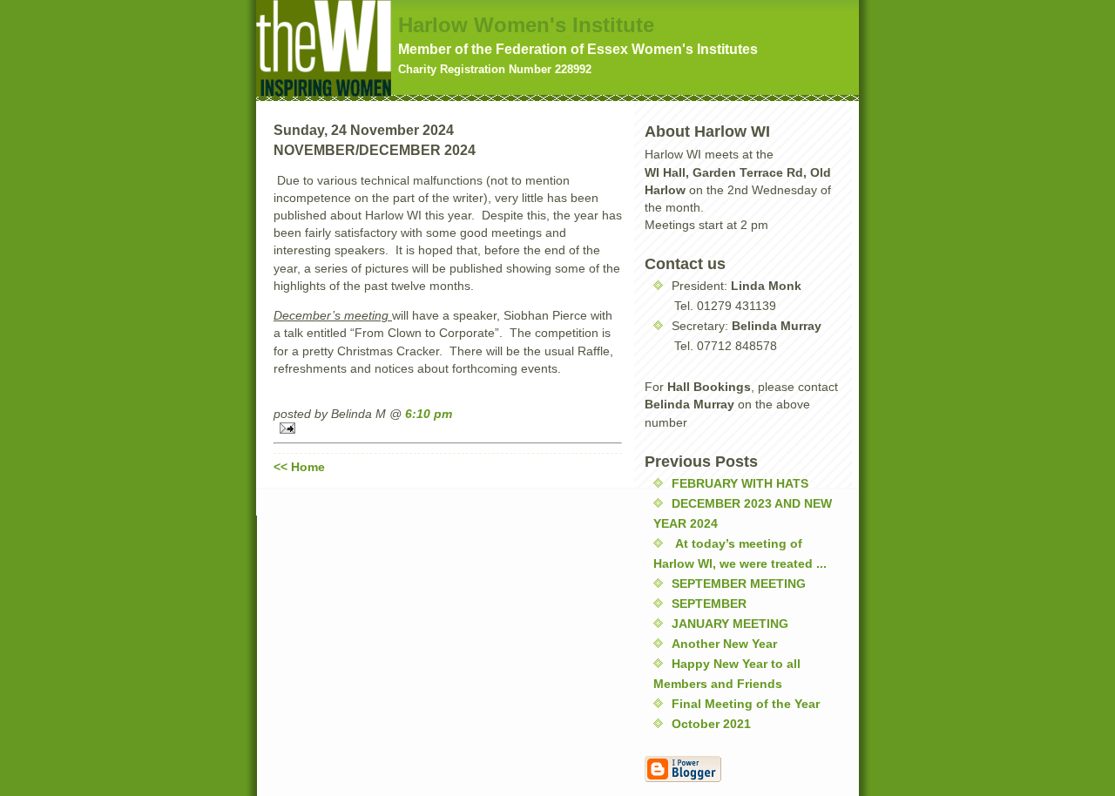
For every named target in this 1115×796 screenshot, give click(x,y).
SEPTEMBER (709, 603)
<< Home (299, 467)
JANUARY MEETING (730, 624)
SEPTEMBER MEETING (739, 583)
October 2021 (711, 724)
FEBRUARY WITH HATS (740, 483)
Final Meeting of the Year (746, 704)
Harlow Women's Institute (526, 25)
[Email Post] (448, 428)
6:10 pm (428, 414)
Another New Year (724, 644)
